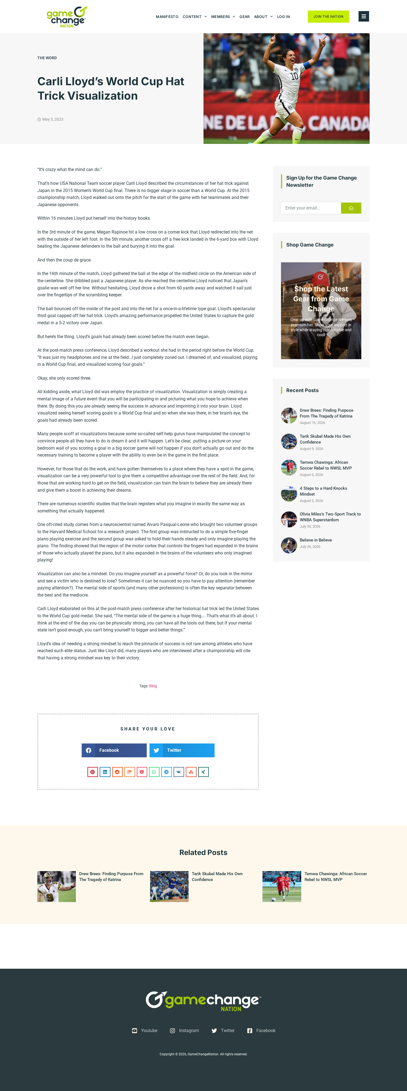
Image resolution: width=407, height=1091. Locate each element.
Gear (244, 16)
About (261, 16)
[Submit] (351, 208)
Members (220, 16)
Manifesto (167, 16)
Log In (283, 16)
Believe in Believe (316, 540)
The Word (47, 58)
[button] (114, 750)
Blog (153, 686)
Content (192, 16)
